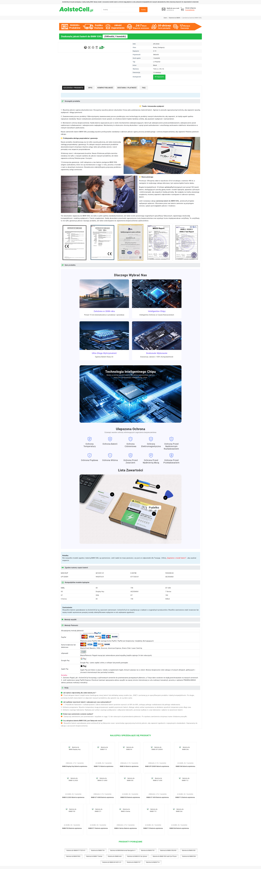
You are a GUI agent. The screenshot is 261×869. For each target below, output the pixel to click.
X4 (97, 588)
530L (97, 595)
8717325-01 (134, 577)
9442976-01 (100, 577)
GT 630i (168, 588)
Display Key (100, 591)
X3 (97, 599)
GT (131, 595)
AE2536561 (134, 591)
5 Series (64, 599)
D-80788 (133, 573)
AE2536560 (169, 577)
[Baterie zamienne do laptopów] (76, 10)
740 (166, 595)
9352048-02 (169, 573)
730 (131, 599)
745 (131, 588)
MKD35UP (64, 573)
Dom (165, 18)
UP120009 (64, 577)
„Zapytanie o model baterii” (176, 558)
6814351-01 (100, 573)
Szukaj (143, 9)
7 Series (168, 591)
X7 (62, 595)
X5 (62, 591)
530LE (167, 599)
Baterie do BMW (174, 18)
